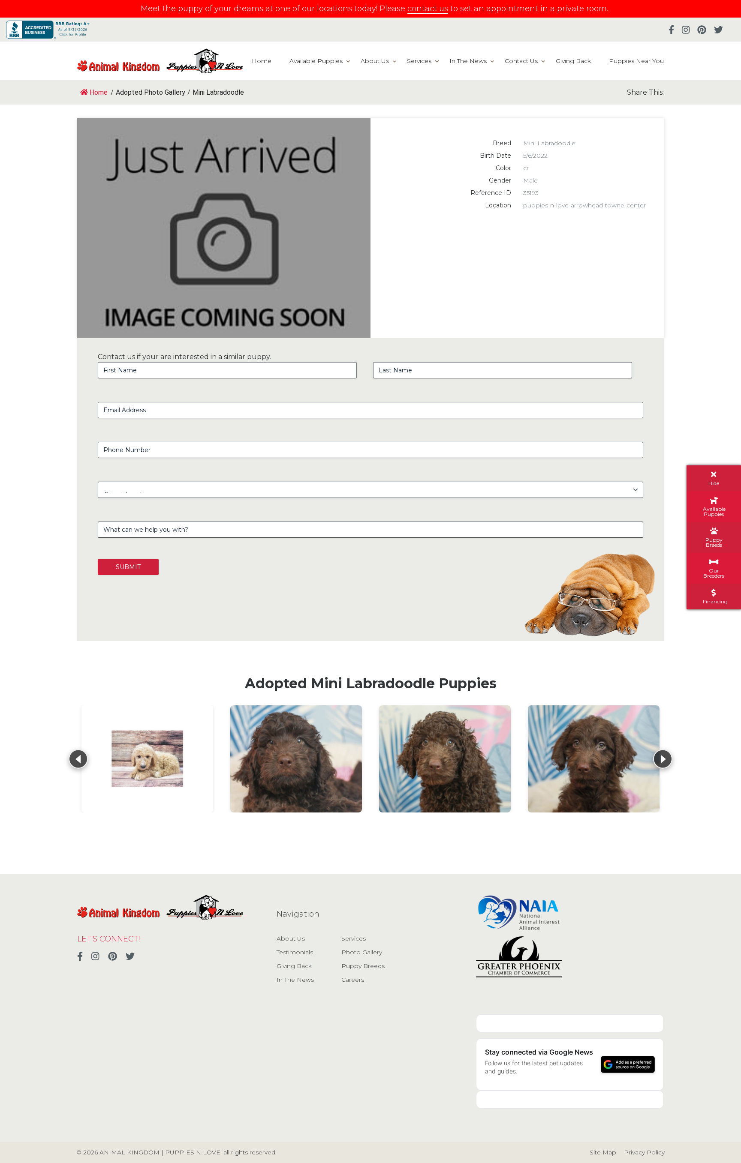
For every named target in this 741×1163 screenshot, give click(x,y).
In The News (468, 61)
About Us (375, 61)
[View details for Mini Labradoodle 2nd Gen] (147, 758)
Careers (352, 979)
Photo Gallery (361, 952)
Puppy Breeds (363, 966)
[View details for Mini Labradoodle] (296, 758)
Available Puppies (316, 61)
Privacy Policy (644, 1152)
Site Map (603, 1152)
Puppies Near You (636, 61)
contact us (427, 8)
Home (261, 61)
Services (419, 61)
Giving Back (573, 61)
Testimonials (295, 952)
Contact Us (521, 61)
